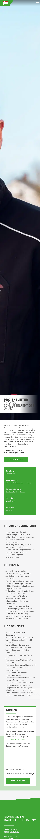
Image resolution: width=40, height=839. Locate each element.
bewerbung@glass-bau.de (15, 739)
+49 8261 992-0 (10, 836)
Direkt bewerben (16, 459)
